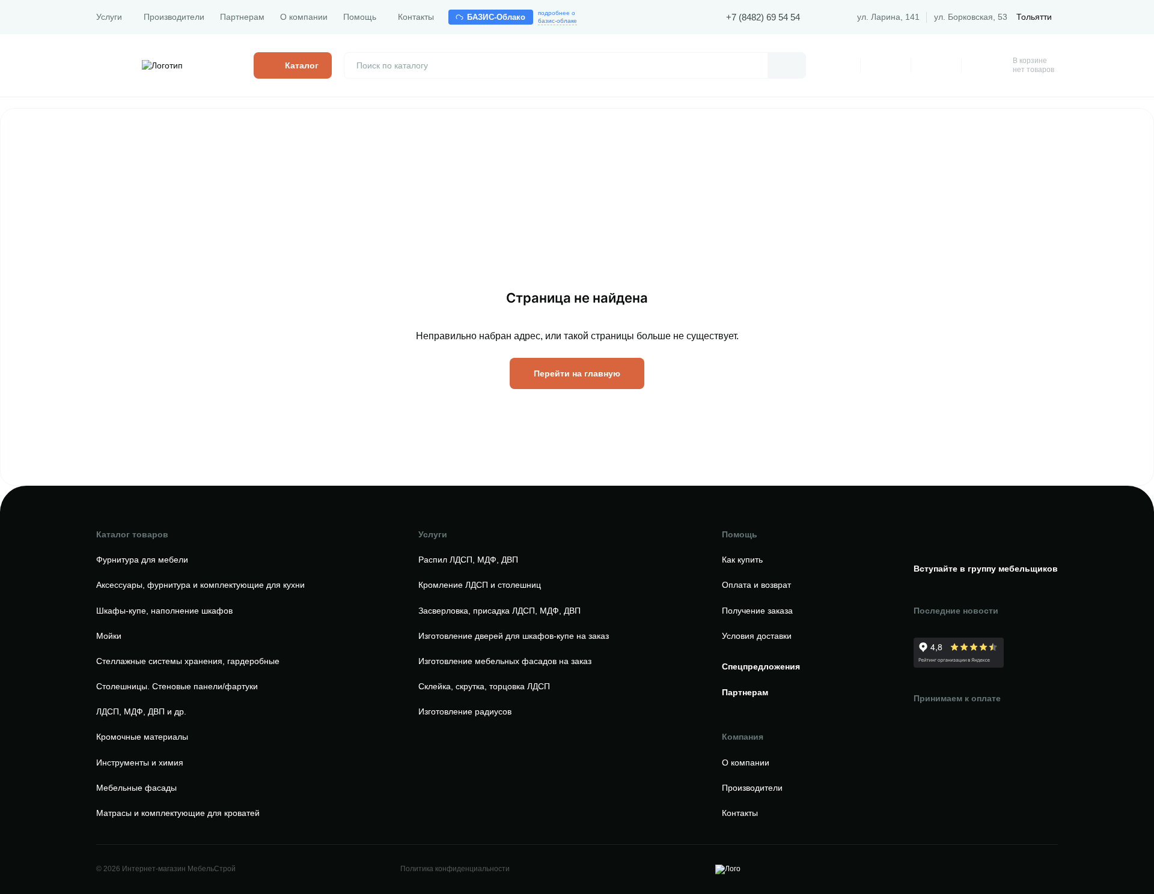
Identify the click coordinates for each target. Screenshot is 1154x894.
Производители (174, 17)
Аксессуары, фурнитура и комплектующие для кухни (200, 585)
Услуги (109, 17)
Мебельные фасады (136, 788)
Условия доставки (757, 636)
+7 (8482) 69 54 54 (763, 17)
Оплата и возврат (756, 585)
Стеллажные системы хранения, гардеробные (187, 661)
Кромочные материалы (142, 736)
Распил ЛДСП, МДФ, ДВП (468, 559)
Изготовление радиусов (464, 711)
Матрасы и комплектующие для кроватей (178, 813)
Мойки (108, 636)
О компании (304, 17)
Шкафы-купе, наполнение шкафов (164, 610)
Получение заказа (757, 610)
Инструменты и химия (139, 762)
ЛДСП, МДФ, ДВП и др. (141, 711)
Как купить (742, 559)
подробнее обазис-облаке (557, 17)
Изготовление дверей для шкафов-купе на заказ (513, 636)
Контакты (416, 17)
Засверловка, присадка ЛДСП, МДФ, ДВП (499, 610)
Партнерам (242, 17)
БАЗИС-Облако (496, 17)
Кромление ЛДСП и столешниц (479, 585)
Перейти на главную (577, 373)
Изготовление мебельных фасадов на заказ (504, 661)
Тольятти (1034, 17)
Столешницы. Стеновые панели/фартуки (177, 686)
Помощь (359, 17)
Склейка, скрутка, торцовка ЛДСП (484, 686)
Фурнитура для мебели (142, 559)
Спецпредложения (761, 666)
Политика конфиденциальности (455, 869)
